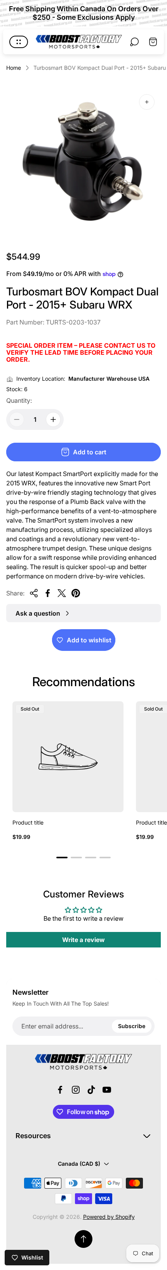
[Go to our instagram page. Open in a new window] (75, 1089)
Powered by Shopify (109, 1216)
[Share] (33, 593)
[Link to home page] (83, 1062)
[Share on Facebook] (47, 593)
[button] (62, 857)
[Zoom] (147, 102)
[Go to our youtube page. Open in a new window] (106, 1089)
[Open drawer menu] (18, 42)
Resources (33, 1136)
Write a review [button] (83, 940)
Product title (27, 822)
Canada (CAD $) (79, 1163)
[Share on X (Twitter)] (61, 593)
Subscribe (131, 1026)
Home (13, 67)
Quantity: (19, 400)
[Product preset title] (68, 756)
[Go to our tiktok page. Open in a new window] (91, 1089)
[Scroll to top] (83, 1239)
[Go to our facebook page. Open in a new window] (60, 1089)
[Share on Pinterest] (75, 593)
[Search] (134, 41)
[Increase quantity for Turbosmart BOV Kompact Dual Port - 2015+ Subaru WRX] (53, 419)
